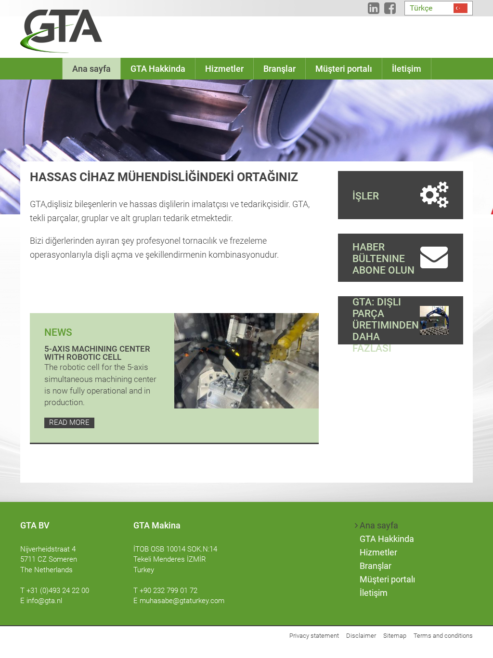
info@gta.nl (44, 600)
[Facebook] (390, 10)
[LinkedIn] (373, 10)
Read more (69, 422)
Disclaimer (361, 635)
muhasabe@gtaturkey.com (182, 600)
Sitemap (394, 635)
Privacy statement (314, 635)
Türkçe (421, 8)
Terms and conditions (443, 635)
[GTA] (61, 31)
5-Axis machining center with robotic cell (97, 353)
